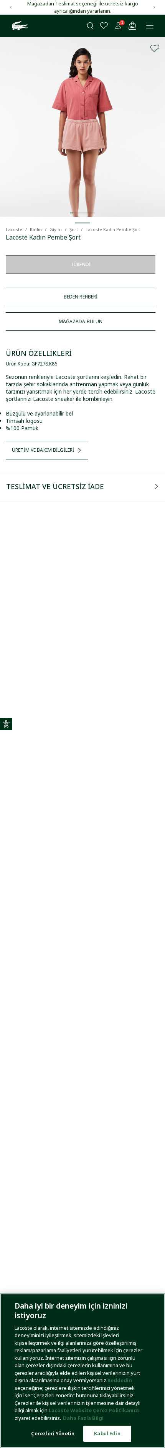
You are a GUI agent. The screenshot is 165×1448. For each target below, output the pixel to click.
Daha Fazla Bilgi (83, 1417)
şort (73, 229)
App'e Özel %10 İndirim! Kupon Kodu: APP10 (82, 3)
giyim (56, 229)
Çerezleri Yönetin (52, 1433)
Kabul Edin (107, 1433)
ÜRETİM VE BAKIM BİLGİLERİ (43, 450)
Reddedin (119, 1380)
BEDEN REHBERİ (81, 296)
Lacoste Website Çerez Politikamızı (94, 1410)
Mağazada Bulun (81, 321)
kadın (36, 229)
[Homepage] (19, 26)
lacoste (14, 229)
